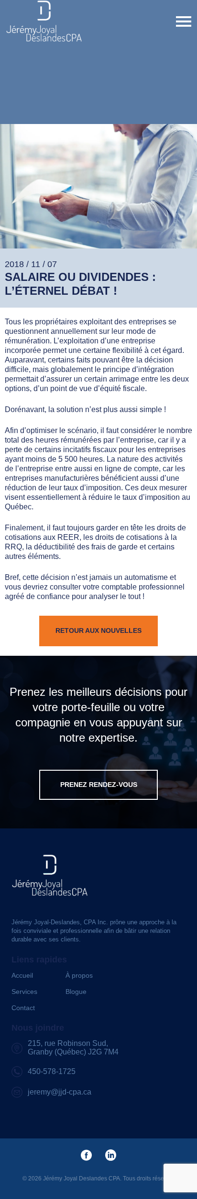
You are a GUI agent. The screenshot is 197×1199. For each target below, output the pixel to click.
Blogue (76, 991)
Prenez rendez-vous (98, 784)
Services (24, 991)
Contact (23, 1008)
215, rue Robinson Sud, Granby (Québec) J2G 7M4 (73, 1047)
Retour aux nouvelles (98, 630)
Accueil (22, 975)
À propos (79, 975)
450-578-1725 (52, 1071)
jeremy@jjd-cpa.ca (59, 1092)
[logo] (44, 21)
